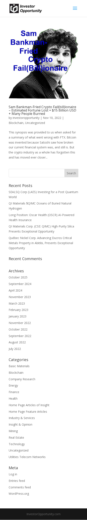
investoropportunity (26, 118)
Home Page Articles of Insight (29, 405)
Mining (13, 431)
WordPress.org (19, 494)
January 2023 (17, 316)
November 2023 (20, 297)
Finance (14, 392)
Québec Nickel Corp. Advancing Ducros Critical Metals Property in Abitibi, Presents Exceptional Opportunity (41, 243)
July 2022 (15, 349)
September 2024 (20, 284)
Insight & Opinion (20, 424)
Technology (17, 444)
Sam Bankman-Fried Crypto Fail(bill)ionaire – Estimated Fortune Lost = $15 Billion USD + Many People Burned (42, 110)
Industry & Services (22, 418)
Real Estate (16, 437)
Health (13, 398)
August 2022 (17, 342)
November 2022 (20, 323)
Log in (13, 474)
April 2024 (15, 290)
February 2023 (18, 310)
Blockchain (16, 123)
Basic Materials (19, 366)
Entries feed (17, 481)
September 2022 (20, 336)
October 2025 (18, 277)
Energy (13, 385)
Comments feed (20, 487)
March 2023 (17, 303)
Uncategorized (35, 123)
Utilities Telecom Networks (27, 457)
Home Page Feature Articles (28, 412)
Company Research (22, 379)
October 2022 (18, 329)
